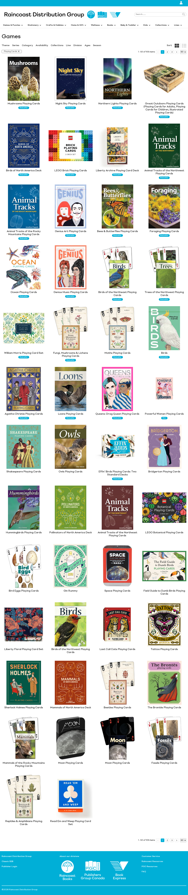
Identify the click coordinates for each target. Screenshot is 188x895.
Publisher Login (9, 867)
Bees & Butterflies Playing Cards (117, 231)
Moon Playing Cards (70, 763)
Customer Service (151, 856)
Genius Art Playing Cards (70, 231)
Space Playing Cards (117, 591)
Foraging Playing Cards (164, 231)
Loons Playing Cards (70, 414)
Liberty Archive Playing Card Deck (117, 170)
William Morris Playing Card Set (23, 353)
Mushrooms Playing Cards (24, 103)
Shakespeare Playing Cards (23, 471)
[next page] (176, 52)
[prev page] (158, 52)
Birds (164, 353)
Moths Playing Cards (117, 353)
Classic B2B (7, 861)
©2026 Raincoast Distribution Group (20, 890)
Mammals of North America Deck (70, 707)
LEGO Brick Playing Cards (70, 170)
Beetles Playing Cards (117, 707)
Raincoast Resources (152, 861)
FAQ (144, 872)
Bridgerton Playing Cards (164, 471)
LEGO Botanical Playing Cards (164, 532)
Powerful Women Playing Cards (164, 414)
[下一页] (176, 52)
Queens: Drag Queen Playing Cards (117, 414)
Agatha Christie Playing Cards (24, 414)
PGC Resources (149, 867)
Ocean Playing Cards (24, 292)
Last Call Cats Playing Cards (117, 649)
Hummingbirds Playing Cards (24, 532)
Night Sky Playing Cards (70, 103)
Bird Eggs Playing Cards (24, 591)
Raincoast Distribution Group (17, 856)
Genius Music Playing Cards (71, 292)
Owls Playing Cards (70, 471)
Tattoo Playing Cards (164, 649)
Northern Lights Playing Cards (117, 103)
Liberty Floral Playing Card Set (23, 649)
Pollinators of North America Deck (70, 532)
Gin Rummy (71, 591)
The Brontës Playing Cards (164, 707)
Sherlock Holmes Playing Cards (23, 707)
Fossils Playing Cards (164, 763)
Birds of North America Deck (24, 170)
